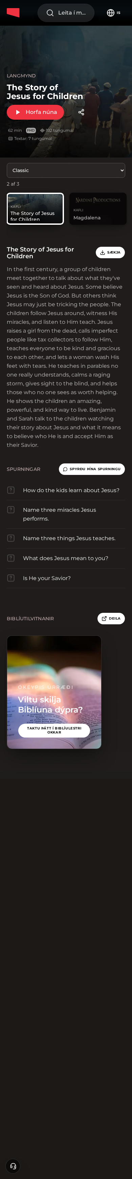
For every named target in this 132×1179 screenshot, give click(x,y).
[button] (92, 469)
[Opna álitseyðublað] (12, 1166)
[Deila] (81, 112)
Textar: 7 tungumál (33, 138)
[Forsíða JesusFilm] (14, 12)
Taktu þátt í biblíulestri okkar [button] (54, 730)
